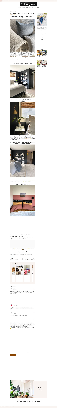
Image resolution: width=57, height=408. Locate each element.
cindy (13, 304)
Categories (6, 406)
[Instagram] (53, 0)
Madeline (23, 254)
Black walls (14, 254)
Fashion (27, 7)
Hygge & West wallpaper (28, 138)
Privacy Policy (10, 406)
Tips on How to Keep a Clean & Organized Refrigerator (44, 66)
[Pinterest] (54, 0)
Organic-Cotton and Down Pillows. (27, 181)
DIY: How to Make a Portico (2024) (14, 259)
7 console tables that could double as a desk (30, 259)
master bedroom (27, 254)
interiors (21, 254)
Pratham (14, 312)
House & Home (11, 14)
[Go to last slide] (12, 273)
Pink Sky (23, 249)
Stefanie (14, 288)
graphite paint (17, 254)
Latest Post (19, 7)
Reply (33, 304)
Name (11, 352)
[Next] (32, 273)
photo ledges (30, 254)
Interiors (14, 14)
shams (15, 56)
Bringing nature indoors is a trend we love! (19, 277)
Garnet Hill (16, 55)
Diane (13, 135)
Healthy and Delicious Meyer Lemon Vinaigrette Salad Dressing (39, 66)
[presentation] (11, 270)
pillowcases (30, 56)
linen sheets (28, 248)
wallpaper (22, 101)
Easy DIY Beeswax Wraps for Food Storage (27, 277)
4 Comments (14, 11)
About (1, 406)
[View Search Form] (1, 1)
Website (28, 352)
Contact (13, 406)
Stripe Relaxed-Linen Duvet (25, 56)
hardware (30, 100)
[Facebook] (52, 0)
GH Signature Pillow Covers (31, 180)
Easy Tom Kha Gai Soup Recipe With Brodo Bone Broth (39, 56)
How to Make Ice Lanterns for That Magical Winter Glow (44, 56)
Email (20, 352)
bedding (11, 254)
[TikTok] (55, 0)
